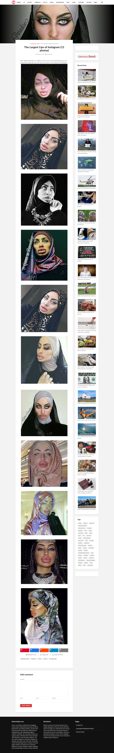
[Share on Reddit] (44, 650)
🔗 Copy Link (44, 654)
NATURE (81, 2)
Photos (39, 658)
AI (24, 2)
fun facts (89, 535)
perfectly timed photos (83, 552)
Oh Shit (80, 550)
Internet (90, 545)
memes (85, 547)
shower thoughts (91, 560)
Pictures (45, 658)
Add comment (49, 54)
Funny (79, 538)
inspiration (86, 543)
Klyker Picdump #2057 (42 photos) (87, 403)
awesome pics (81, 528)
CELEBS (88, 2)
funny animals (86, 538)
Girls (86, 540)
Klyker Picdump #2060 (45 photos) (87, 82)
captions (80, 530)
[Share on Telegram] (54, 650)
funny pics (80, 540)
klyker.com (14, 725)
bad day (89, 528)
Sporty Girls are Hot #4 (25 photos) (87, 420)
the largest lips (52, 658)
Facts (90, 533)
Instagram (33, 658)
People (85, 550)
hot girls (91, 540)
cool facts (80, 533)
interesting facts (82, 545)
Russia (85, 557)
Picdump (86, 555)
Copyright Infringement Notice (85, 728)
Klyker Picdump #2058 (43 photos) (87, 295)
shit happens (81, 560)
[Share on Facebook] (34, 650)
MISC (95, 2)
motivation (91, 547)
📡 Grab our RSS (57, 654)
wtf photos (90, 565)
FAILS (52, 2)
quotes (80, 557)
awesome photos (82, 525)
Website (54, 698)
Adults (79, 523)
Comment (22, 679)
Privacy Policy (80, 732)
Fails (79, 535)
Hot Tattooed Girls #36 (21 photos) (87, 98)
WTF (68, 2)
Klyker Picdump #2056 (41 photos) (87, 509)
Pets (92, 552)
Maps (79, 547)
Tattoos (86, 562)
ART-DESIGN (60, 2)
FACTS (45, 2)
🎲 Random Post (31, 654)
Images (80, 543)
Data (86, 533)
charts (90, 530)
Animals (85, 523)
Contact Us (79, 725)
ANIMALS (37, 2)
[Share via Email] (63, 650)
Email (37, 698)
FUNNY (29, 2)
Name (21, 698)
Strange (80, 562)
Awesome (91, 523)
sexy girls (91, 557)
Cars (85, 530)
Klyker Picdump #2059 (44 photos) (87, 188)
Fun (84, 535)
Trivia (91, 562)
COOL (74, 2)
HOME (19, 2)
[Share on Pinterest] (24, 650)
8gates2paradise (25, 658)
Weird (79, 565)
